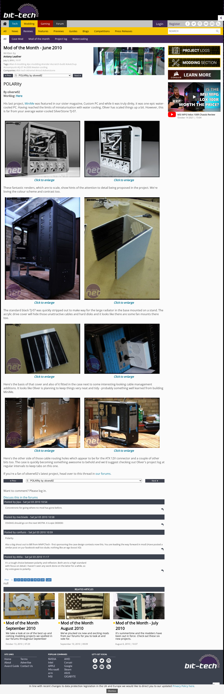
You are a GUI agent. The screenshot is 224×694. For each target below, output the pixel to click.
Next (76, 75)
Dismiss (112, 691)
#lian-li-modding (17, 64)
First (7, 580)
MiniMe (29, 103)
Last (49, 580)
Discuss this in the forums (21, 497)
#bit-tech (21, 70)
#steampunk (10, 67)
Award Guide (11, 666)
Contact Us (26, 666)
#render (45, 64)
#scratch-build (57, 64)
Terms (23, 659)
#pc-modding (34, 64)
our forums (103, 474)
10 (42, 580)
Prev (8, 75)
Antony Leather (12, 56)
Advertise (25, 662)
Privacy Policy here (183, 686)
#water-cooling (39, 67)
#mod (39, 70)
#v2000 (27, 67)
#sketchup (71, 64)
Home (7, 659)
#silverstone (48, 70)
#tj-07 (20, 67)
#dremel (30, 70)
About (7, 662)
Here (19, 96)
